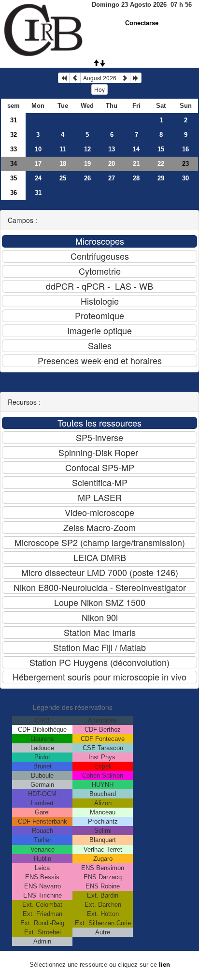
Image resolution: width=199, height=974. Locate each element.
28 (136, 178)
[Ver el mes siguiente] (124, 78)
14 (136, 149)
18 (62, 163)
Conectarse (141, 23)
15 (160, 149)
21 (136, 163)
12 (87, 149)
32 (13, 134)
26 (87, 178)
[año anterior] (64, 78)
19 (87, 163)
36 (13, 192)
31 (13, 120)
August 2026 (99, 78)
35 (13, 178)
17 (38, 163)
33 (13, 149)
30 (185, 178)
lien (164, 964)
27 (111, 178)
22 (160, 163)
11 (62, 149)
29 (160, 178)
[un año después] (136, 78)
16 (185, 149)
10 (38, 149)
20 (111, 163)
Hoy (99, 89)
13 (111, 149)
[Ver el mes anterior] (75, 78)
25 (62, 178)
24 (38, 178)
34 (13, 163)
